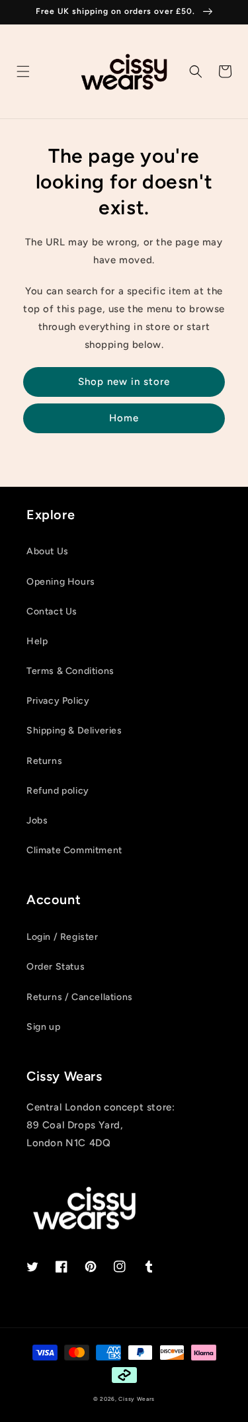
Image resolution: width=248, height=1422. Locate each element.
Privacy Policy (57, 700)
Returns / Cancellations (79, 997)
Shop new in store (124, 382)
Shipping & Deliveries (74, 730)
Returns (44, 761)
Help (37, 641)
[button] (23, 71)
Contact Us (51, 611)
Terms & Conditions (70, 671)
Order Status (55, 966)
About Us (47, 551)
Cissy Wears (136, 1399)
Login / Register (62, 936)
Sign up (43, 1026)
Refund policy (57, 790)
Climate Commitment (74, 850)
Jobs (37, 820)
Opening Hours (60, 581)
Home (124, 418)
